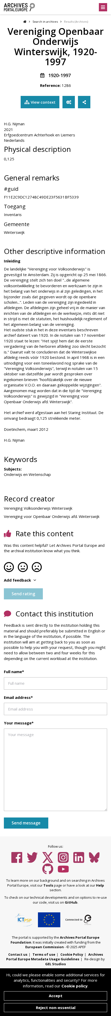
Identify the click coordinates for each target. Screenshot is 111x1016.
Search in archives (45, 21)
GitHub (71, 902)
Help (100, 885)
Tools (48, 885)
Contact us (17, 954)
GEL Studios (55, 964)
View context (43, 102)
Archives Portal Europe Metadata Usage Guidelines (54, 957)
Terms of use (44, 954)
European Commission (44, 947)
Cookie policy (74, 985)
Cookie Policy (71, 954)
